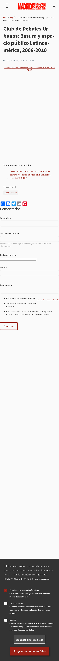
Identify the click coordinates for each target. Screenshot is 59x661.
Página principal (8, 255)
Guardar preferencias (29, 639)
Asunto (3, 267)
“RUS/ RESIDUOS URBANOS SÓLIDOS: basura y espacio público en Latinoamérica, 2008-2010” (31, 174)
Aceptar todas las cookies (30, 651)
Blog (11, 17)
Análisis (13, 620)
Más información (42, 579)
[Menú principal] (7, 6)
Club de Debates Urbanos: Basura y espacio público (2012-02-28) (29, 69)
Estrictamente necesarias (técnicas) (24, 590)
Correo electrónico (9, 233)
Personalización (16, 603)
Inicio (5, 17)
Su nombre (5, 218)
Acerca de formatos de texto (48, 300)
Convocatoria (11, 192)
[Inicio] (32, 6)
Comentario (6, 285)
